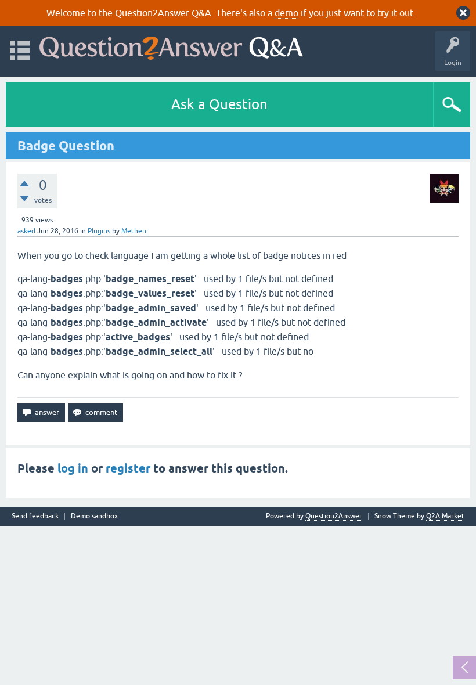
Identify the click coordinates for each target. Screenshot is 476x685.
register (128, 468)
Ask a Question (219, 104)
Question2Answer (333, 516)
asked (26, 231)
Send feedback (35, 516)
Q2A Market (445, 516)
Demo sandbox (94, 516)
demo (286, 13)
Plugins (99, 231)
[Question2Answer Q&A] (171, 45)
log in (72, 468)
